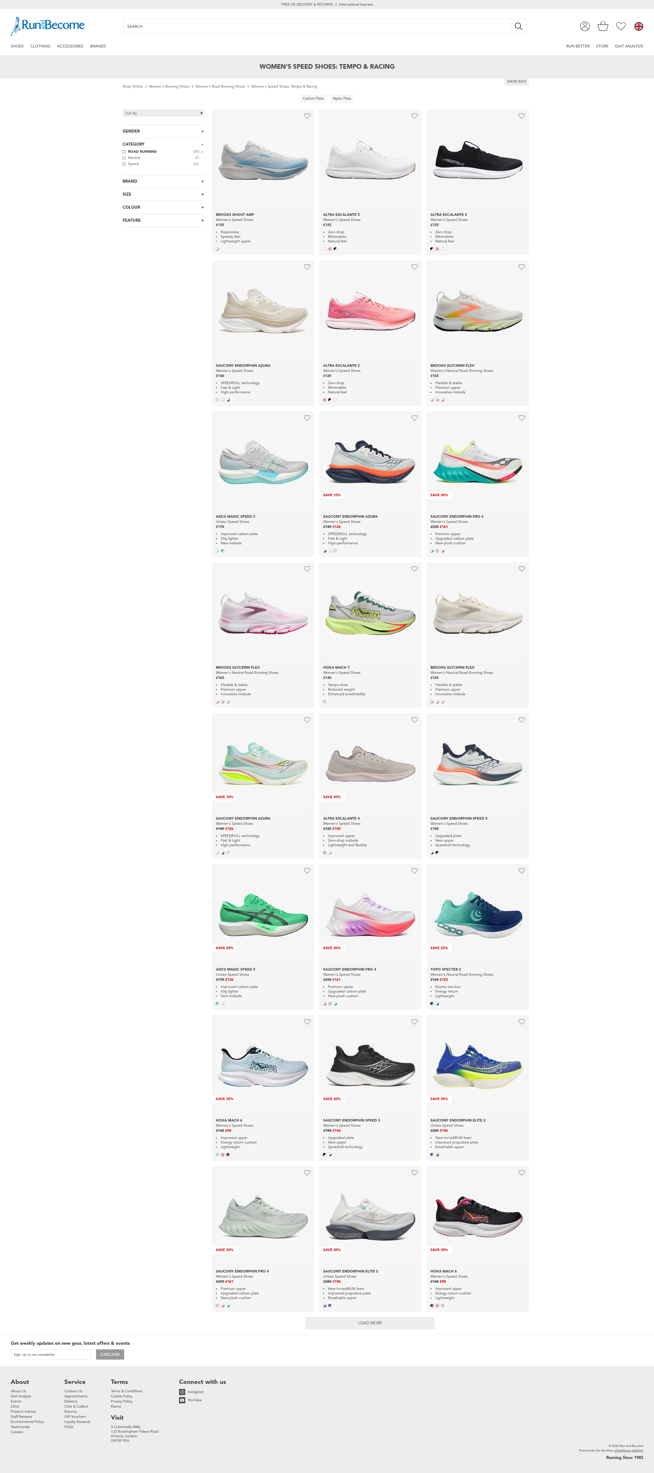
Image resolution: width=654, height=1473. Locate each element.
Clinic (15, 1406)
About (20, 1382)
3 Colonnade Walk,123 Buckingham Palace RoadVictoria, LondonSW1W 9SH (135, 1434)
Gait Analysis (629, 46)
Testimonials (20, 1427)
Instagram (196, 1392)
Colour (131, 207)
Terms (119, 1382)
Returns (70, 1411)
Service (75, 1382)
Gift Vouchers (75, 1417)
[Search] (519, 26)
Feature (132, 220)
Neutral (163, 158)
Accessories (70, 46)
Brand (130, 181)
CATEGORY (133, 144)
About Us (18, 1391)
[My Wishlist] (621, 26)
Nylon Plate (342, 98)
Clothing (40, 46)
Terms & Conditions (126, 1391)
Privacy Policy (121, 1401)
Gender (131, 131)
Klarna (116, 1406)
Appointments (76, 1396)
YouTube (195, 1400)
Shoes (17, 46)
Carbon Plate (313, 98)
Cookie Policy (121, 1396)
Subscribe (110, 1354)
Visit (117, 1418)
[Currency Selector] (638, 27)
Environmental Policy (27, 1422)
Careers (17, 1432)
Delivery (70, 1401)
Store (602, 46)
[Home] (48, 26)
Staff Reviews (21, 1417)
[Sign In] (585, 26)
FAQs (68, 1427)
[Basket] (603, 26)
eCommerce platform (628, 1450)
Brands (98, 46)
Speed (163, 164)
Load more (370, 1323)
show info (516, 82)
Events (16, 1401)
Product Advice (23, 1411)
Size (127, 194)
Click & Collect (76, 1406)
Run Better (578, 46)
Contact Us (73, 1391)
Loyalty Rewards (77, 1422)
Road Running (163, 152)
